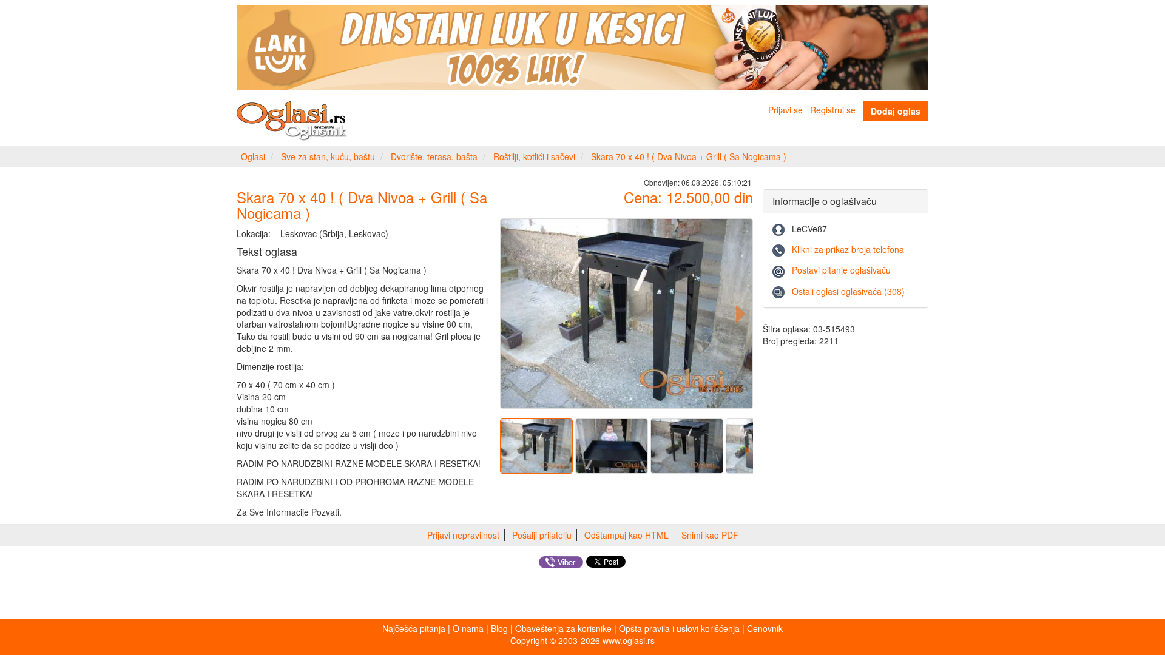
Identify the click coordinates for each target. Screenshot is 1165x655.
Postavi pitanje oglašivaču (841, 270)
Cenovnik (765, 628)
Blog (499, 628)
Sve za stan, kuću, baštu (328, 156)
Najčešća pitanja (413, 628)
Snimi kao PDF (709, 535)
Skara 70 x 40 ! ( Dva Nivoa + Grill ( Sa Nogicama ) (688, 156)
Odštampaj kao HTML (626, 535)
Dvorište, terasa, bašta (434, 156)
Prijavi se (785, 110)
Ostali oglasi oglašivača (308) (848, 291)
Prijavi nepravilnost (463, 535)
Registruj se (833, 110)
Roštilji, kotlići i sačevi (534, 156)
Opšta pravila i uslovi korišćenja (679, 628)
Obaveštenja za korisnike (563, 628)
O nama (468, 628)
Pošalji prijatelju (542, 535)
